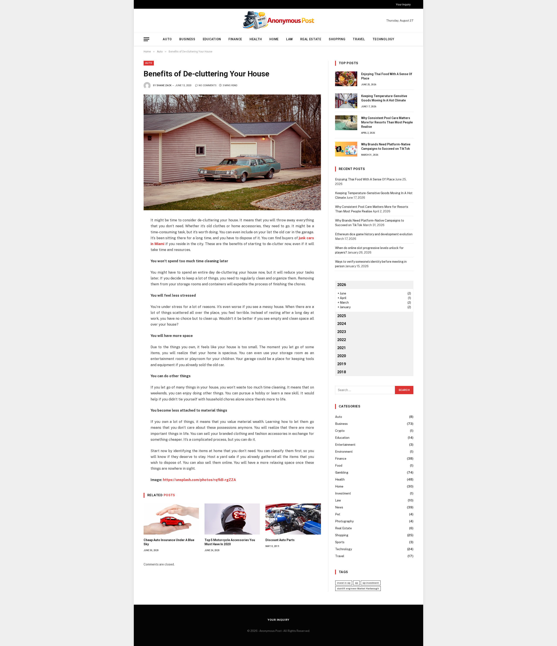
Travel (359, 39)
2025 (341, 315)
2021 (341, 347)
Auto (167, 39)
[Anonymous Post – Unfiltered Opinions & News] (278, 21)
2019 (341, 364)
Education (212, 39)
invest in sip (343, 583)
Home (274, 39)
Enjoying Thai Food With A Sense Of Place (386, 76)
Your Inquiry (403, 4)
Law (289, 39)
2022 (341, 339)
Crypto (340, 430)
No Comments (207, 85)
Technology (383, 39)
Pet (337, 514)
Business (187, 39)
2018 (341, 372)
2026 (341, 284)
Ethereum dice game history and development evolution (374, 234)
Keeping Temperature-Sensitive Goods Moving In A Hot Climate (384, 98)
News (339, 507)
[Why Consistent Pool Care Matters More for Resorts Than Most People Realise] (346, 122)
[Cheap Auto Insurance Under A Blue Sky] (171, 519)
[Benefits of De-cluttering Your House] (232, 152)
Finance (235, 39)
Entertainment (345, 444)
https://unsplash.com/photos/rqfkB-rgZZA (199, 480)
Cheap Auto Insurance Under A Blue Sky (169, 542)
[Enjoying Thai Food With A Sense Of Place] (346, 78)
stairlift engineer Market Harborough (358, 588)
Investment (343, 493)
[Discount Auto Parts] (293, 519)
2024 (341, 323)
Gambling (341, 472)
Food (338, 465)
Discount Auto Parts (280, 540)
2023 (341, 331)
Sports (339, 542)
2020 (341, 355)
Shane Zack (164, 85)
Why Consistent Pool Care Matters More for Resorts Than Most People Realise (387, 122)
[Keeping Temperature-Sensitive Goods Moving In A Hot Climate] (346, 100)
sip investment (370, 583)
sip (356, 583)
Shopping (337, 39)
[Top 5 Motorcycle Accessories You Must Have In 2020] (232, 519)
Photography (344, 521)
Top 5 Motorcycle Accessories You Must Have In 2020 (230, 542)
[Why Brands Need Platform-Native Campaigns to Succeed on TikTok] (346, 149)
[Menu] (146, 39)
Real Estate (310, 39)
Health (256, 39)
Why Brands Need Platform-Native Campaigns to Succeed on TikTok (385, 146)
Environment (344, 451)
